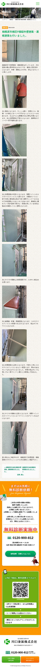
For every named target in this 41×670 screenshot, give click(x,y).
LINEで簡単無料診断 (10, 665)
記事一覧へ (20, 474)
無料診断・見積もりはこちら (21, 554)
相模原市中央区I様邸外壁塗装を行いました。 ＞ (29, 469)
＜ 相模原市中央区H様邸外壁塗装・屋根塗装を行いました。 (12, 469)
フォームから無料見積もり (30, 665)
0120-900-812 (23, 658)
